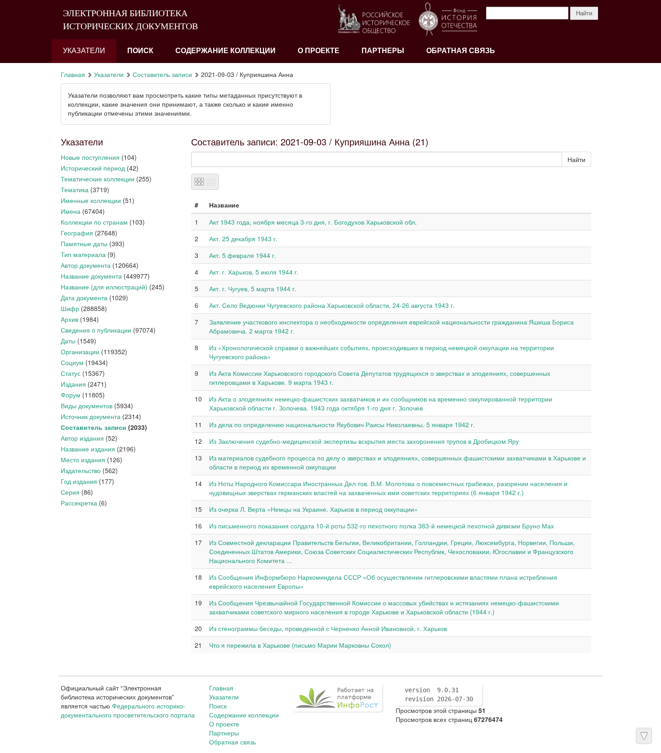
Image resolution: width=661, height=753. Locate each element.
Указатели (84, 50)
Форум (70, 394)
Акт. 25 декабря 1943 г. (243, 238)
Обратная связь (460, 50)
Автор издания (82, 437)
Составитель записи (162, 74)
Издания (73, 383)
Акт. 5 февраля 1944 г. (242, 255)
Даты (68, 340)
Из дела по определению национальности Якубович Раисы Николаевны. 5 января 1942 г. (342, 424)
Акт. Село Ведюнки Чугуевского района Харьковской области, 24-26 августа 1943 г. (332, 305)
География (77, 232)
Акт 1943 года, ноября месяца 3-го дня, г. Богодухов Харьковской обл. (313, 221)
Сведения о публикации (96, 329)
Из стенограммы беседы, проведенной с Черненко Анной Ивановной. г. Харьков (328, 628)
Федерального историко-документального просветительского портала (128, 710)
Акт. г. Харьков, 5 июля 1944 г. (254, 271)
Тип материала (83, 254)
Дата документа (84, 297)
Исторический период (93, 167)
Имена (70, 211)
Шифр (70, 308)
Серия (70, 491)
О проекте (318, 50)
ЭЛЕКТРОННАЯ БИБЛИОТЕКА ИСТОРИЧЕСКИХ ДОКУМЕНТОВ (130, 19)
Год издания (79, 481)
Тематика (75, 189)
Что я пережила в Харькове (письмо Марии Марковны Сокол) (300, 644)
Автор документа (86, 265)
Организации (80, 351)
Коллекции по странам (94, 221)
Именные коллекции (91, 200)
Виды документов (86, 405)
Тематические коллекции (97, 178)
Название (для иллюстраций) (104, 286)
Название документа (91, 275)
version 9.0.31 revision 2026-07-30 (439, 694)
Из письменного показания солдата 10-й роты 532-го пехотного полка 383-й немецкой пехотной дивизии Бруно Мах (381, 525)
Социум (72, 362)
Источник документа (91, 416)
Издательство (81, 470)
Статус (70, 373)
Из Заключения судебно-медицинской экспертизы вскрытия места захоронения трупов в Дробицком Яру (364, 441)
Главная (73, 74)
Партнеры (383, 50)
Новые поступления (90, 157)
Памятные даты (84, 243)
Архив (69, 319)
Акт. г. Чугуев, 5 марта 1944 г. (252, 288)
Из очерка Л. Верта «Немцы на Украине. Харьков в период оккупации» (313, 509)
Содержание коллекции (225, 50)
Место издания (83, 459)
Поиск (140, 50)
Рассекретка (79, 502)
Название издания (88, 448)
